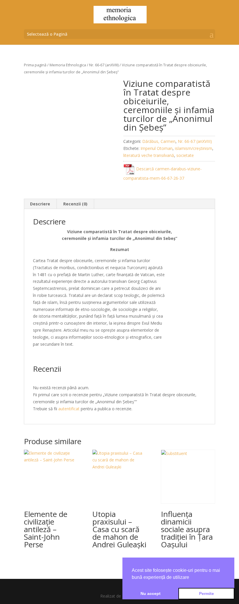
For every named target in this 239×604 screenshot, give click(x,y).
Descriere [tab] (40, 204)
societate (185, 155)
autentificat (69, 408)
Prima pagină (35, 65)
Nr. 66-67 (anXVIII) (104, 65)
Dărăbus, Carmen (158, 141)
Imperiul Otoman (156, 148)
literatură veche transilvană (148, 155)
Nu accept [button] (150, 593)
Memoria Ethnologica (68, 65)
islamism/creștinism (193, 148)
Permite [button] (206, 593)
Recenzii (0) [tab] (75, 204)
